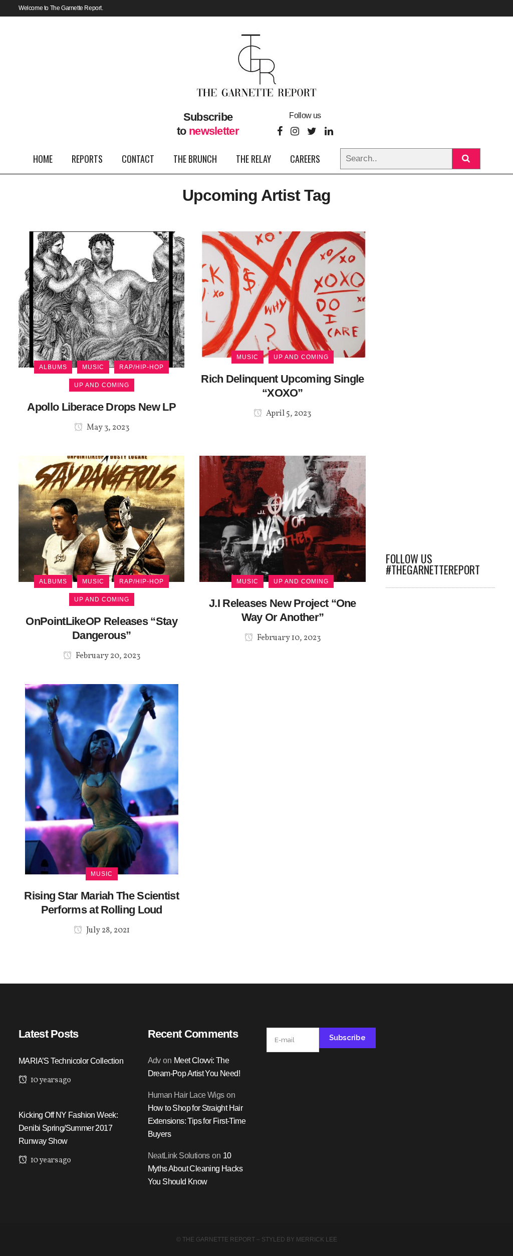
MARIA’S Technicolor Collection (71, 1061)
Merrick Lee (316, 1239)
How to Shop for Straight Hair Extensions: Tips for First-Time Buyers (196, 1121)
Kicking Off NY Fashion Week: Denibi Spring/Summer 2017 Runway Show (68, 1128)
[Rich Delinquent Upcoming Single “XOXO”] (282, 293)
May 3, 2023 (107, 427)
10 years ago (50, 1080)
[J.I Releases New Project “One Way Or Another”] (282, 518)
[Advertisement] (440, 381)
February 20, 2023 (107, 656)
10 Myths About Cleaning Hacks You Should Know (195, 1168)
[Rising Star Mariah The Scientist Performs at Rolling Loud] (101, 778)
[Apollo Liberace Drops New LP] (101, 298)
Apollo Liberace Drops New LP (101, 407)
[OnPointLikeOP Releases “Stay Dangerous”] (101, 518)
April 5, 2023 (288, 413)
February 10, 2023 (288, 638)
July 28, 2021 (107, 930)
